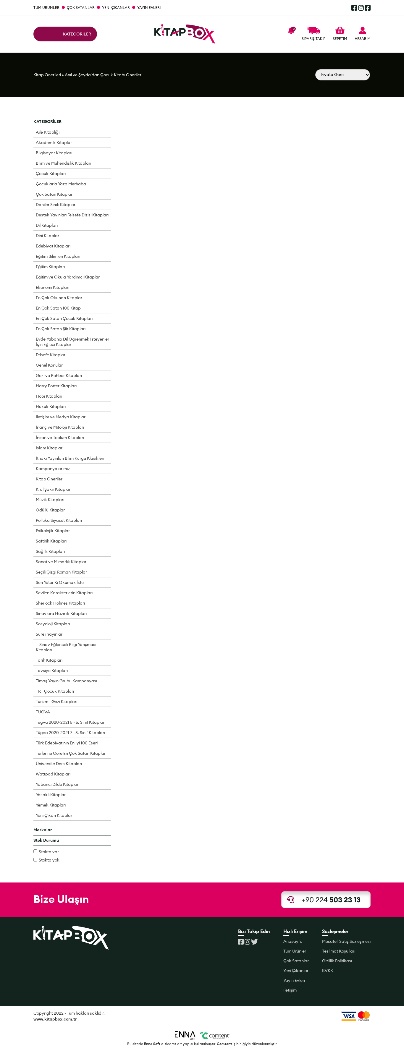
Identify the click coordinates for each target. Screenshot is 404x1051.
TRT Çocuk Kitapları (55, 691)
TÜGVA (43, 712)
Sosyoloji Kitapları (53, 623)
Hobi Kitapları (49, 396)
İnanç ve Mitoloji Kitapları (60, 427)
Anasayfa (293, 941)
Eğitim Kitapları (50, 266)
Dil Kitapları (47, 225)
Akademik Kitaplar (54, 142)
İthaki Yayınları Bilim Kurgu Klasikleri (70, 458)
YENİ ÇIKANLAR (116, 7)
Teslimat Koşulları (338, 951)
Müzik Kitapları (50, 499)
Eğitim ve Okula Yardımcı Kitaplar (68, 277)
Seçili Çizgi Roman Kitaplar (61, 572)
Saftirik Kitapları (51, 541)
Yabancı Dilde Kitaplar (57, 784)
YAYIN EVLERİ (149, 7)
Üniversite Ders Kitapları (59, 763)
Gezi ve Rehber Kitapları (59, 375)
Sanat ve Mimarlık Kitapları (61, 561)
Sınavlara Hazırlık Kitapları (61, 613)
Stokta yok (49, 860)
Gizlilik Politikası (337, 960)
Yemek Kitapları (51, 805)
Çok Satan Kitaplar (54, 194)
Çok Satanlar (296, 960)
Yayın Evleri (294, 980)
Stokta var (49, 851)
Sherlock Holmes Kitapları (60, 603)
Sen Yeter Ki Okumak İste (60, 582)
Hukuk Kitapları (51, 406)
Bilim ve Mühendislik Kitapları (63, 163)
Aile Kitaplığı (47, 132)
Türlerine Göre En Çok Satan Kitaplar (71, 753)
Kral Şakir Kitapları (53, 489)
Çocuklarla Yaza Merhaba (61, 184)
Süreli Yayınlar (49, 634)
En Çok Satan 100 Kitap (58, 308)
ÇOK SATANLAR (81, 7)
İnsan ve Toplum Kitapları (60, 437)
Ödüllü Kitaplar (50, 510)
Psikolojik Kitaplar (53, 530)
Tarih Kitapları (49, 660)
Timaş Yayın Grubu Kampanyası (66, 681)
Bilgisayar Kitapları (54, 153)
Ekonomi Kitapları (52, 287)
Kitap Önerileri (47, 74)
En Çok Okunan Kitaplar (59, 297)
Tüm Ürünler (294, 951)
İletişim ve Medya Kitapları (61, 417)
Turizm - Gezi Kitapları (56, 701)
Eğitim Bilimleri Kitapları (58, 256)
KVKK (327, 970)
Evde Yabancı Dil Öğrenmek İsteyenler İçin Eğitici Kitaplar (72, 341)
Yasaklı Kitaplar (51, 794)
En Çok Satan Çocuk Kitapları (64, 318)
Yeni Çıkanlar (295, 970)
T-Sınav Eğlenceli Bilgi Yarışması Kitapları (66, 647)
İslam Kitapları (49, 448)
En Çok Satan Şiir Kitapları (60, 328)
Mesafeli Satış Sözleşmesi (346, 941)
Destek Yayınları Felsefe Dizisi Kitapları (72, 215)
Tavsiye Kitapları (52, 670)
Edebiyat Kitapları (53, 246)
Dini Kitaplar (47, 235)
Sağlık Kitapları (50, 551)
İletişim (290, 990)
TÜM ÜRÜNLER (46, 7)
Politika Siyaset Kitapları (59, 520)
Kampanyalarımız (53, 468)
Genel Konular (49, 365)
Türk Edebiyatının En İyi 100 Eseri (67, 743)
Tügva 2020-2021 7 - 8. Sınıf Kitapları (70, 732)
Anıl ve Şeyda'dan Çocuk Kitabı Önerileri (103, 74)
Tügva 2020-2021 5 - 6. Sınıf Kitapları (70, 722)
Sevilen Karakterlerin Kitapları (64, 592)
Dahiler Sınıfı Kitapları (56, 204)
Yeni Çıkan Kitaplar (54, 815)
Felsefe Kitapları (51, 354)
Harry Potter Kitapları (56, 385)
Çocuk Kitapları (51, 173)
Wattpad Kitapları (53, 774)
